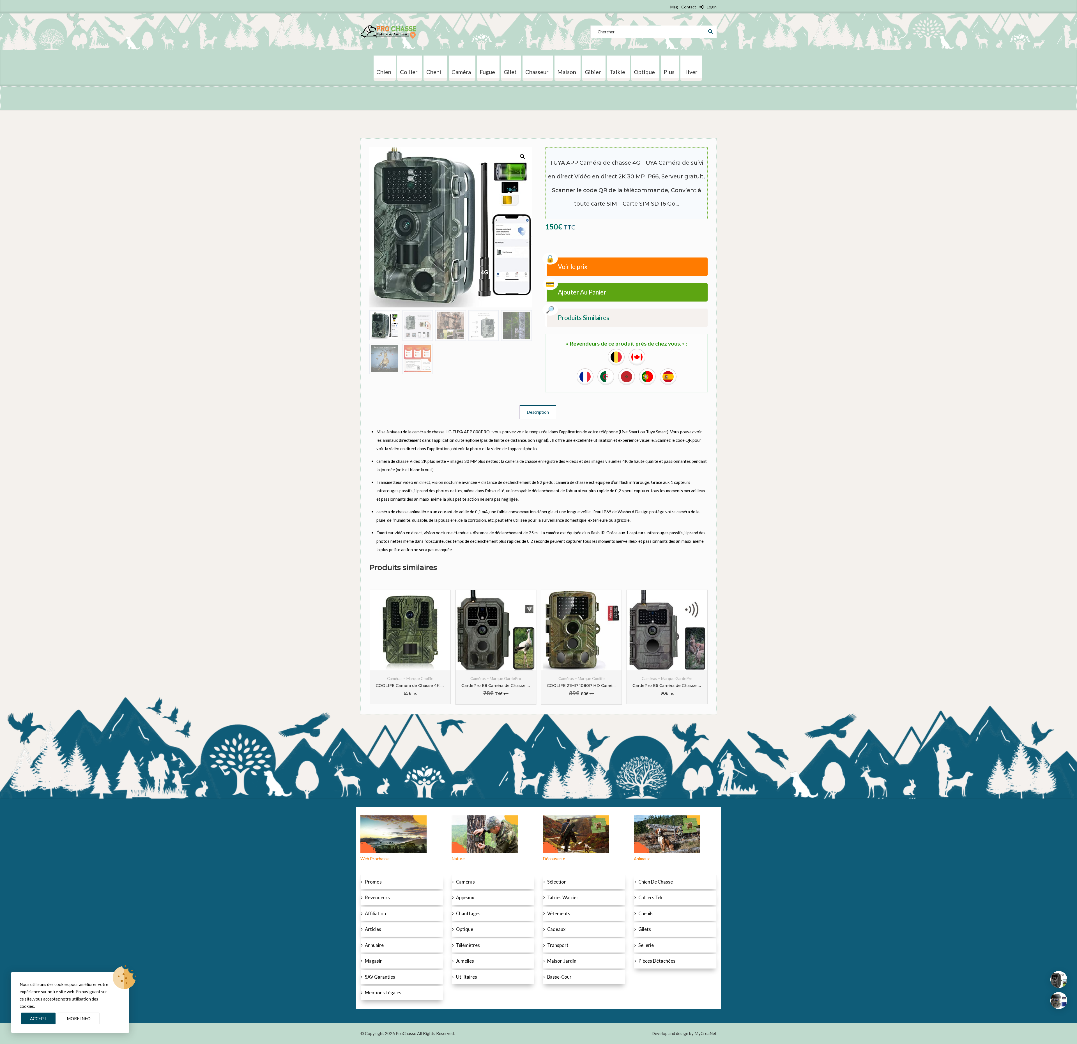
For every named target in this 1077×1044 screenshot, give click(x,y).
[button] (522, 156)
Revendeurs (377, 897)
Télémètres (468, 945)
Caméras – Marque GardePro (410, 678)
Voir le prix (572, 266)
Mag (674, 6)
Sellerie (646, 945)
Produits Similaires (583, 317)
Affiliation (375, 913)
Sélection (557, 882)
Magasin (374, 961)
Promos (373, 882)
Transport (558, 945)
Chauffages (468, 913)
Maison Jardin (561, 961)
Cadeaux (556, 929)
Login (711, 6)
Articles (373, 929)
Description (538, 412)
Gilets (644, 929)
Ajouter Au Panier (582, 292)
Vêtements (558, 913)
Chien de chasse (655, 882)
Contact (688, 6)
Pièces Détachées (656, 961)
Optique (464, 929)
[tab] (537, 412)
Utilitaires (466, 977)
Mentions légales (383, 992)
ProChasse (406, 1033)
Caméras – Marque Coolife (496, 678)
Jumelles (465, 961)
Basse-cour (559, 977)
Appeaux (465, 897)
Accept (38, 1018)
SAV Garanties (380, 977)
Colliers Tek (650, 897)
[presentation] (373, 647)
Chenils (645, 913)
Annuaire (374, 945)
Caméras (465, 882)
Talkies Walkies (563, 897)
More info (79, 1018)
